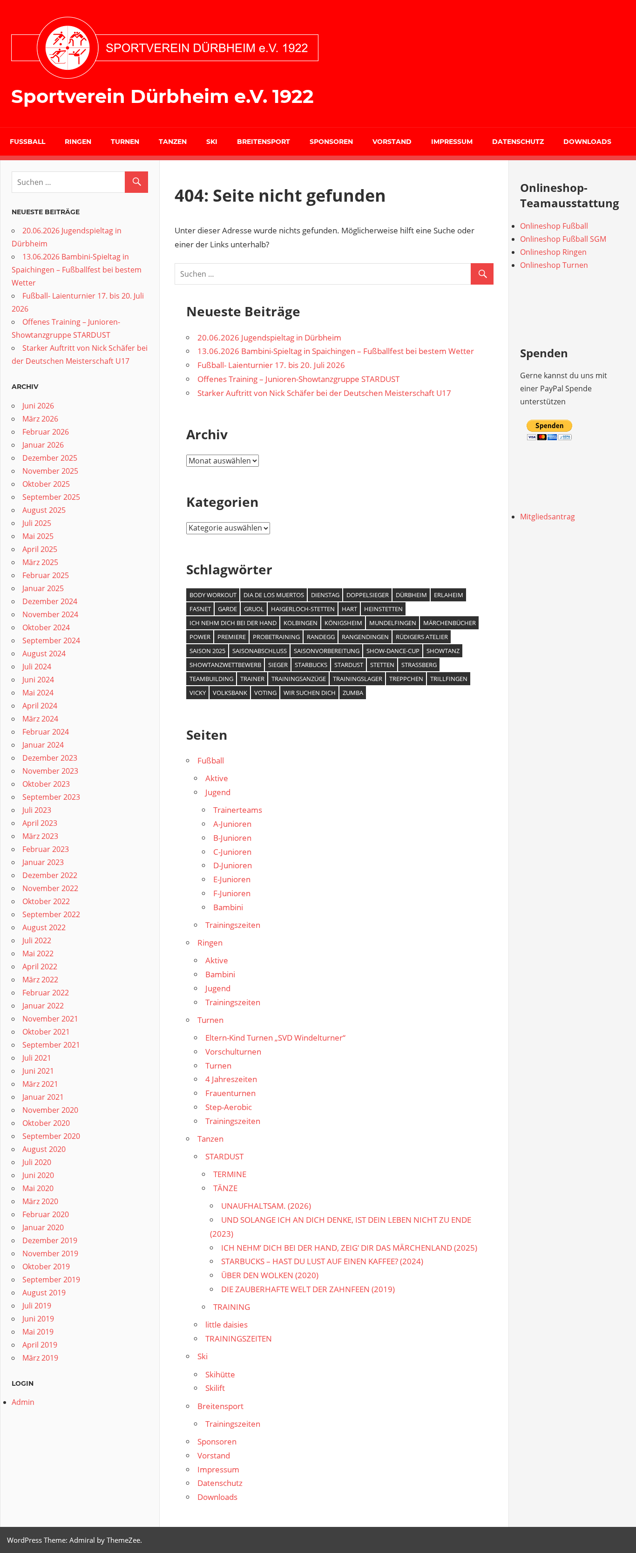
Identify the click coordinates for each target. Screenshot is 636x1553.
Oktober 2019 (46, 1266)
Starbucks (311, 665)
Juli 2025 (36, 523)
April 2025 (39, 549)
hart (349, 609)
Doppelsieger (367, 595)
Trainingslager (357, 678)
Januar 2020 (43, 1227)
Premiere (231, 637)
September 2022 (51, 914)
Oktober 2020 (46, 1123)
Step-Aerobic (228, 1107)
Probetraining (276, 637)
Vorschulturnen (233, 1051)
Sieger (278, 665)
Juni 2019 (38, 1319)
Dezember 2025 (49, 458)
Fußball (27, 141)
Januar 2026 (43, 445)
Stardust (348, 665)
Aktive (216, 778)
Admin (23, 1402)
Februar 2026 (45, 432)
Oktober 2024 (46, 627)
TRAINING (231, 1306)
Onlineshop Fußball (554, 226)
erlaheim (448, 595)
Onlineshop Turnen (554, 265)
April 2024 (39, 706)
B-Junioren (232, 837)
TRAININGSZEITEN (238, 1338)
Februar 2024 (45, 732)
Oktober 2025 (46, 484)
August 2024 (44, 653)
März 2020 (40, 1201)
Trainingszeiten (232, 925)
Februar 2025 (45, 575)
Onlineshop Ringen (553, 252)
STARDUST (224, 1156)
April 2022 (39, 966)
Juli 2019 (36, 1306)
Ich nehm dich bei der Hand (233, 623)
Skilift (215, 1388)
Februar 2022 (45, 993)
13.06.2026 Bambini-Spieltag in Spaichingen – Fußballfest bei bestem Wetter (335, 351)
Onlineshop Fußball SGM (563, 239)
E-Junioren (231, 879)
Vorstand (392, 141)
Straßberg (419, 665)
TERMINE (229, 1174)
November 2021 (50, 1019)
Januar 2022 (43, 1006)
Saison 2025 (207, 651)
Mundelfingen (392, 623)
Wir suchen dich (310, 692)
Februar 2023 (45, 849)
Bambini (228, 907)
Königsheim (343, 623)
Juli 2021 (36, 1058)
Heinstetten (383, 609)
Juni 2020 (38, 1175)
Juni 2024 (38, 679)
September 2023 (51, 797)
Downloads (587, 141)
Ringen (78, 141)
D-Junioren (232, 865)
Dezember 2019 (49, 1240)
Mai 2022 (38, 953)
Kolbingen (301, 623)
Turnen (125, 141)
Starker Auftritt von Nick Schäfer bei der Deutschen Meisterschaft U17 (324, 393)
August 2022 (44, 927)
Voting (265, 692)
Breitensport (263, 141)
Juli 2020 (36, 1162)
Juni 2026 (38, 406)
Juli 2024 (36, 666)
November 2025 (50, 471)
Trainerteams (237, 809)
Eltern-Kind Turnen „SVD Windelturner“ (275, 1037)
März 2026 (40, 419)
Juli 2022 (36, 940)
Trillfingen (448, 678)
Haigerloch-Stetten (303, 609)
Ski (211, 141)
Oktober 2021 (46, 1032)
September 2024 (51, 640)
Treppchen (406, 678)
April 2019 (39, 1345)
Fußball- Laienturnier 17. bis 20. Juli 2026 (271, 365)
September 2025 (51, 497)
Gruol (254, 609)
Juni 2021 (38, 1071)
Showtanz (443, 651)
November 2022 (50, 888)
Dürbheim (411, 595)
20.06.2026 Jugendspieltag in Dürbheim (269, 337)
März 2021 (40, 1084)
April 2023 (39, 823)
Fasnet (200, 609)
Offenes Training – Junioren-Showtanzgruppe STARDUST (298, 379)
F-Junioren (231, 893)
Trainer (252, 678)
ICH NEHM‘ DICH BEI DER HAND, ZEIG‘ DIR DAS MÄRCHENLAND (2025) (349, 1247)
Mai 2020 (38, 1188)
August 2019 (44, 1292)
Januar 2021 (43, 1097)
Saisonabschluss (259, 651)
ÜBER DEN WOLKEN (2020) (269, 1275)
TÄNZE (225, 1188)
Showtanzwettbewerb (225, 665)
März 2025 (40, 562)
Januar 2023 (43, 862)
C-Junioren (232, 851)
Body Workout (213, 595)
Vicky (197, 692)
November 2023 (50, 771)
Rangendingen (365, 637)
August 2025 (44, 510)
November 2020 (50, 1110)
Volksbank (230, 692)
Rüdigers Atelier (422, 637)
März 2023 (40, 836)
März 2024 (40, 719)
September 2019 (51, 1279)
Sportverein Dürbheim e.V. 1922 (162, 96)
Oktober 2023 (46, 784)
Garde (227, 609)
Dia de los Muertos (274, 595)
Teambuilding (211, 678)
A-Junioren (232, 823)
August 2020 (44, 1149)
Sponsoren (331, 141)
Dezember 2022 (49, 875)
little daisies (226, 1324)
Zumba (353, 692)
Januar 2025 (43, 588)
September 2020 (51, 1136)
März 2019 (40, 1358)
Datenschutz (518, 141)
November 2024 (50, 614)
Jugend (217, 792)
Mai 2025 (38, 536)
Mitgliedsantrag (547, 516)
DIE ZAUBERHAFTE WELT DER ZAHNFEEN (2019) (308, 1289)
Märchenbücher (449, 623)
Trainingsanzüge (298, 678)
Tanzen (173, 141)
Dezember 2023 (49, 758)
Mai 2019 (38, 1332)
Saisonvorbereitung (326, 651)
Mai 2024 (38, 693)
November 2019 (50, 1253)
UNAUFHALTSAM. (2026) (266, 1205)
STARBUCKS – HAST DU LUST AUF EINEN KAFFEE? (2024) (322, 1261)
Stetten (382, 665)
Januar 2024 (43, 745)
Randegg (321, 637)
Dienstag (325, 595)
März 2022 (40, 979)
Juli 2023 (36, 810)
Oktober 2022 (46, 901)
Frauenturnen (230, 1093)
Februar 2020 (45, 1214)
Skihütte (220, 1374)
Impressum (452, 141)
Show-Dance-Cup (392, 651)
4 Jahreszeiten (231, 1079)
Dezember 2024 (49, 601)
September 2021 (51, 1045)
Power (199, 637)
